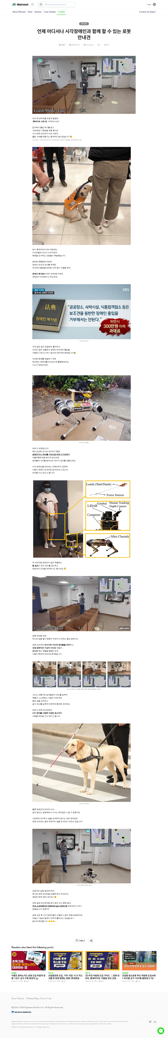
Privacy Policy (32, 998)
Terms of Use (46, 998)
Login (149, 4)
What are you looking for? (56, 4)
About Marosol (19, 12)
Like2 (82, 940)
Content (61, 12)
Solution (38, 12)
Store (30, 12)
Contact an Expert (147, 12)
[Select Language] (154, 4)
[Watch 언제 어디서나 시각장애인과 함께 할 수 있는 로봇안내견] (84, 85)
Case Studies (50, 12)
